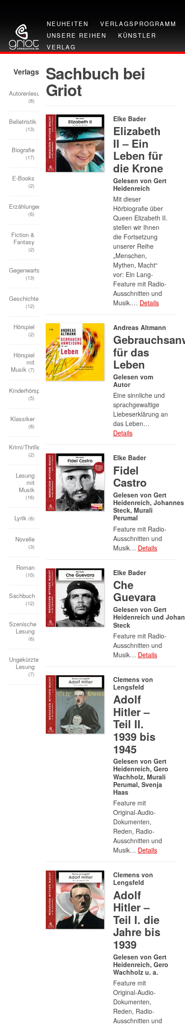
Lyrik (24, 518)
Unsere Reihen (76, 35)
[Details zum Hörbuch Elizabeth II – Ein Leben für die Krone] (75, 142)
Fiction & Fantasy (23, 241)
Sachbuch (22, 599)
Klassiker (22, 422)
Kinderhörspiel (24, 393)
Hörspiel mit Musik (23, 362)
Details (149, 302)
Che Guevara (134, 591)
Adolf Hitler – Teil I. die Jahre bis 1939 (136, 919)
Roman (25, 570)
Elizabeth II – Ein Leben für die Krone (138, 149)
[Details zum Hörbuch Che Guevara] (75, 596)
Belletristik (22, 124)
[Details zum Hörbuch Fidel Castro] (75, 481)
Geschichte (24, 301)
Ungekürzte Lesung (24, 666)
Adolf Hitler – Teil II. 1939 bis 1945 (134, 723)
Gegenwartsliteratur (24, 273)
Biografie (23, 153)
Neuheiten (67, 23)
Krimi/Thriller (24, 450)
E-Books (23, 181)
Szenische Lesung (22, 631)
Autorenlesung (24, 96)
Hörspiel (24, 330)
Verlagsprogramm (138, 23)
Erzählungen (24, 209)
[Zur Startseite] (24, 36)
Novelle (25, 542)
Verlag (61, 47)
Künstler (137, 35)
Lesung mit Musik (25, 486)
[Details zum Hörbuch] (75, 351)
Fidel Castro (130, 476)
